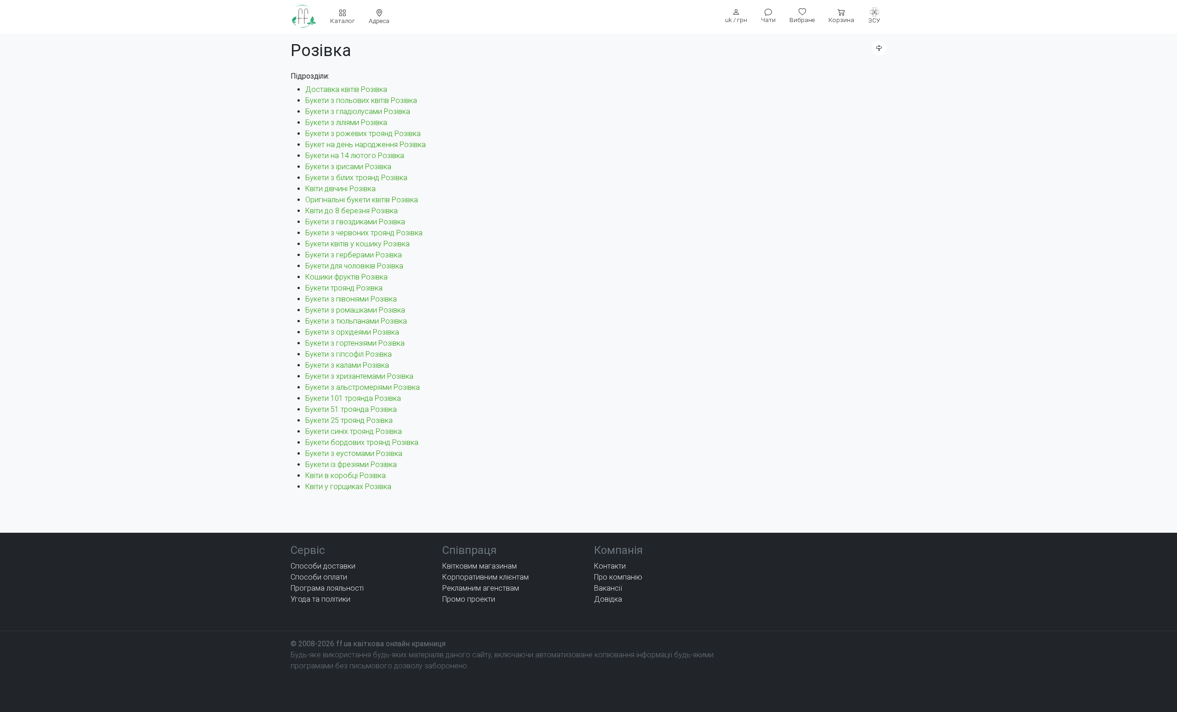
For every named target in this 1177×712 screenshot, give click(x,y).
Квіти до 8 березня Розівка (351, 210)
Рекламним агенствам (480, 588)
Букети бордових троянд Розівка (361, 442)
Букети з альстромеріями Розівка (362, 387)
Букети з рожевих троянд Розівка (363, 133)
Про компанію (618, 577)
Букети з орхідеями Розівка (352, 332)
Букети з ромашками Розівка (355, 310)
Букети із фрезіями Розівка (351, 464)
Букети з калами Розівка (347, 365)
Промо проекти (468, 599)
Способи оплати (319, 577)
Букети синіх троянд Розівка (353, 431)
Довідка (608, 599)
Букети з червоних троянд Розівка (364, 232)
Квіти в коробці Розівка (345, 475)
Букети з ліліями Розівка (346, 122)
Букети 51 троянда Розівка (351, 409)
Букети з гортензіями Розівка (355, 343)
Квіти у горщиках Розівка (348, 486)
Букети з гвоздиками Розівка (355, 221)
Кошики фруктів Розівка (346, 277)
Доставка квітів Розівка (346, 89)
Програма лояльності (327, 588)
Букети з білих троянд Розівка (356, 177)
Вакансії (608, 588)
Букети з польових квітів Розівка (361, 100)
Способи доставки (323, 566)
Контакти (610, 566)
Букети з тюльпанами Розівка (356, 321)
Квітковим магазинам (479, 566)
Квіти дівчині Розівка (340, 188)
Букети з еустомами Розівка (353, 453)
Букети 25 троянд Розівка (349, 420)
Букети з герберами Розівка (353, 255)
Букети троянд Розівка (344, 288)
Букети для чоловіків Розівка (354, 266)
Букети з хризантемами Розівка (359, 376)
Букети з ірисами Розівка (348, 166)
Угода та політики (320, 599)
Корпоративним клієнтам (485, 577)
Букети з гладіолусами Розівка (357, 111)
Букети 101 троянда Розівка (353, 398)
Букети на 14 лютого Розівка (354, 155)
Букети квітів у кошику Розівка (357, 243)
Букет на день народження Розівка (365, 144)
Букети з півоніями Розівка (351, 299)
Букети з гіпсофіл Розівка (348, 354)
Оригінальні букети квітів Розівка (361, 199)
